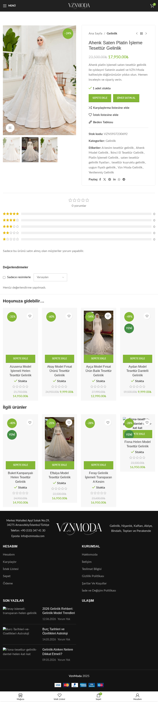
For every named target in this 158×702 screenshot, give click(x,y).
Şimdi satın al (126, 98)
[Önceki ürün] (136, 33)
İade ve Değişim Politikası (99, 590)
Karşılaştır (10, 561)
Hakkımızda (89, 554)
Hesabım (9, 554)
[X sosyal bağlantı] (104, 179)
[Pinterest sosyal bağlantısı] (109, 179)
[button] (20, 359)
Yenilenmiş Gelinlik (101, 172)
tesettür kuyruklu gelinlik (128, 162)
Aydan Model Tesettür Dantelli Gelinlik (137, 371)
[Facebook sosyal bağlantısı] (100, 179)
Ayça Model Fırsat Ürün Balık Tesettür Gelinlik (99, 371)
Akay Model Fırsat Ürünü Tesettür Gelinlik (59, 371)
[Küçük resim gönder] (21, 614)
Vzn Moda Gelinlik (130, 167)
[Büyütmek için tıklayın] (10, 128)
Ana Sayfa (95, 33)
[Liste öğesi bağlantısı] (27, 531)
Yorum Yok (64, 619)
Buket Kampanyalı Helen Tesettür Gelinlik (20, 477)
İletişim (87, 561)
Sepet (7, 576)
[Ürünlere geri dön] (141, 33)
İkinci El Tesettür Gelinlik (127, 152)
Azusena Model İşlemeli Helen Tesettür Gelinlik (20, 371)
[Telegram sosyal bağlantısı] (123, 179)
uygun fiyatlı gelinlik (102, 167)
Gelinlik (112, 33)
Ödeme (8, 583)
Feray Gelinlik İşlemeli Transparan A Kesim (98, 477)
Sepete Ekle (99, 98)
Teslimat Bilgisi (92, 569)
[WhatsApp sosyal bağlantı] (119, 179)
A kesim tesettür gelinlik (118, 147)
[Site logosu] (79, 5)
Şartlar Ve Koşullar (94, 583)
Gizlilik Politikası (93, 576)
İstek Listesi (10, 569)
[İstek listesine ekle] (30, 316)
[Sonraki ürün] (146, 33)
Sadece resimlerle (19, 277)
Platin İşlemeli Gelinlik (103, 157)
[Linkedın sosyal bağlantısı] (114, 179)
